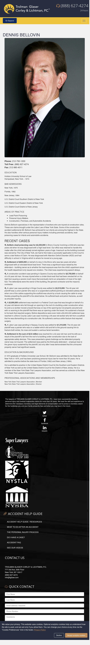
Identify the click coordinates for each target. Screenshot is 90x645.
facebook (44, 423)
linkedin (44, 431)
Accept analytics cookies (76, 635)
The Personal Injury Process (23, 532)
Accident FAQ (14, 542)
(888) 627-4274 (74, 5)
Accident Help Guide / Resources (24, 521)
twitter (44, 416)
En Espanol (10, 20)
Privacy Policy (40, 629)
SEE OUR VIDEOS (15, 547)
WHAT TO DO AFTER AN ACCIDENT (22, 527)
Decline (59, 635)
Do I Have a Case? (16, 537)
